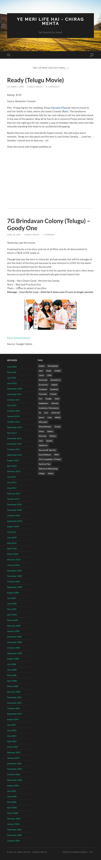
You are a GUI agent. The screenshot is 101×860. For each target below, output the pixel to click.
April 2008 (12, 681)
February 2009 (13, 625)
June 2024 (12, 383)
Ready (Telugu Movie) (35, 80)
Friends (53, 394)
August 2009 (13, 592)
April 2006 (12, 807)
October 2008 (13, 647)
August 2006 (13, 785)
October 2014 (13, 410)
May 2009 (11, 609)
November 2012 (14, 443)
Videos (42, 473)
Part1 (10, 337)
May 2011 (11, 488)
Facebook (43, 389)
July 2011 (11, 477)
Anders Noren (79, 852)
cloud (41, 375)
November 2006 (14, 769)
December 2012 (14, 438)
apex (41, 371)
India (57, 399)
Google (48, 399)
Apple (48, 371)
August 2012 (13, 460)
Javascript (55, 412)
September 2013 (14, 427)
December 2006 (14, 763)
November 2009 (14, 576)
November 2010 (14, 510)
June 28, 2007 (14, 234)
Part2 (18, 337)
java (46, 412)
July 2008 (11, 664)
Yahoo (50, 473)
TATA (56, 455)
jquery (41, 417)
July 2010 (11, 532)
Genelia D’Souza (61, 107)
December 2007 (14, 697)
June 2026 (12, 366)
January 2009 (13, 631)
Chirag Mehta (35, 87)
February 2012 (13, 471)
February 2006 (13, 818)
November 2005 (14, 835)
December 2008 (14, 636)
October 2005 (13, 840)
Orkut (41, 431)
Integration (43, 403)
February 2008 (13, 691)
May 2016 (11, 405)
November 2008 (14, 642)
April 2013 (12, 433)
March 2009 (12, 620)
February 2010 (13, 559)
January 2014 (13, 416)
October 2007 (13, 708)
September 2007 (14, 713)
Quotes (49, 441)
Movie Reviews (45, 426)
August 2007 (13, 719)
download (43, 380)
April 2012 (12, 466)
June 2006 (12, 796)
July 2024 (11, 377)
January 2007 (13, 758)
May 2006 (11, 802)
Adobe (41, 366)
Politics (53, 436)
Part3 (26, 337)
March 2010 (12, 554)
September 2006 (14, 780)
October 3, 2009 (15, 87)
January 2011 (13, 499)
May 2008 (11, 675)
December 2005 (14, 829)
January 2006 (13, 824)
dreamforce (55, 380)
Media (57, 417)
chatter (58, 371)
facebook (54, 389)
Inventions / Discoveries (49, 408)
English (54, 385)
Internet (55, 403)
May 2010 (11, 543)
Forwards (43, 394)
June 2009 (12, 603)
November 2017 (14, 394)
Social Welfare (45, 455)
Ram (65, 111)
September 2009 (14, 587)
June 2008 (12, 669)
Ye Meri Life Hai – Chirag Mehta (30, 852)
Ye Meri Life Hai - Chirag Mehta (50, 21)
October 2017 (13, 399)
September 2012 (14, 455)
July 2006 (11, 791)
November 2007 (14, 703)
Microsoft (43, 422)
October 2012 (13, 449)
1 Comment (49, 234)
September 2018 (14, 388)
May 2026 (11, 372)
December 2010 (14, 504)
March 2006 (12, 813)
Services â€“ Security (47, 450)
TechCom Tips (44, 464)
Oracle (57, 426)
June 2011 (12, 482)
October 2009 (13, 581)
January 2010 (13, 565)
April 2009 (12, 614)
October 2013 (13, 421)
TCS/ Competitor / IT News (50, 459)
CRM (49, 375)
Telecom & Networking (48, 469)
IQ (40, 412)
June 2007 (12, 730)
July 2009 (11, 598)
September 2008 (14, 653)
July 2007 (11, 725)
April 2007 (12, 741)
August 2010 (13, 526)
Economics (43, 385)
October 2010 (13, 515)
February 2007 (13, 752)
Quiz (41, 441)
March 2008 (12, 686)
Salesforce (43, 445)
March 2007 (12, 747)
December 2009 (14, 570)
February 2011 (13, 493)
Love (50, 417)
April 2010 (12, 548)
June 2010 (12, 537)
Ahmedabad (53, 366)
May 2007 (11, 736)
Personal (42, 436)
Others (50, 431)
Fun (40, 399)
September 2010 (14, 521)
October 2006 (13, 774)
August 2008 (13, 658)
